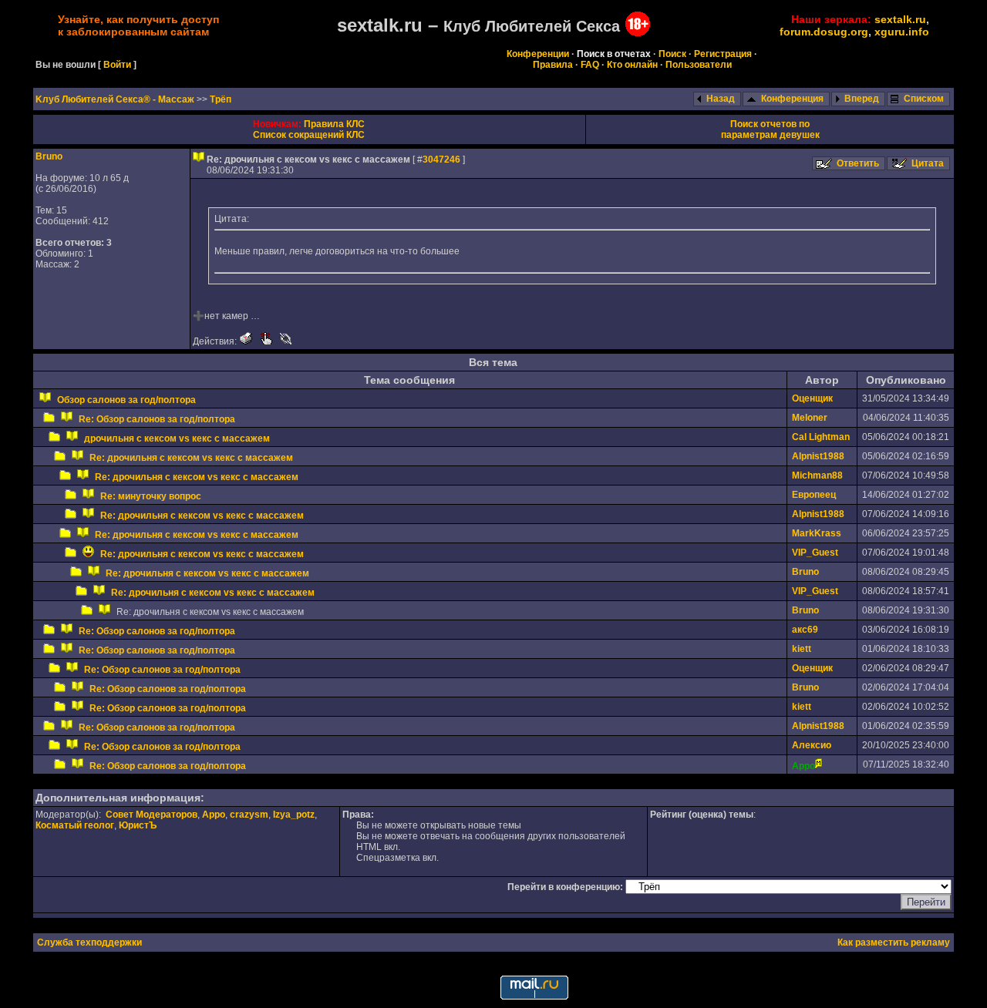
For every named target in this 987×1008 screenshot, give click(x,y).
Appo (213, 814)
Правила (553, 64)
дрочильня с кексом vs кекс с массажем (177, 438)
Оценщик (812, 398)
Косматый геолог (74, 825)
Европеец (814, 494)
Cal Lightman (821, 437)
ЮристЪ (138, 825)
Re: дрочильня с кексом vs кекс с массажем (191, 457)
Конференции (538, 54)
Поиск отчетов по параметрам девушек (770, 129)
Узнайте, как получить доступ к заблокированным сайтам (138, 25)
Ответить (857, 163)
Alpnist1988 (818, 456)
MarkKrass (816, 533)
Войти (117, 64)
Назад (720, 98)
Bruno (48, 156)
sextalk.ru (900, 19)
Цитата (927, 163)
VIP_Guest (815, 552)
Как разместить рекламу (893, 942)
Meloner (809, 417)
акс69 (805, 629)
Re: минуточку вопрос (150, 496)
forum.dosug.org (824, 31)
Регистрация (723, 54)
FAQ (590, 64)
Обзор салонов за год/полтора (126, 400)
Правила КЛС (334, 124)
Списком (923, 98)
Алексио (811, 745)
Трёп (220, 99)
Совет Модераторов (151, 814)
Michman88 (817, 475)
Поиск (672, 54)
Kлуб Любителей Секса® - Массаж (116, 99)
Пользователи (698, 64)
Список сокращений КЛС (309, 134)
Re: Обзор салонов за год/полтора (157, 419)
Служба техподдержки (89, 942)
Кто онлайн (632, 64)
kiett (801, 648)
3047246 (441, 159)
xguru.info (901, 31)
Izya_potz (294, 814)
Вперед (861, 98)
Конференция (792, 98)
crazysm (249, 814)
